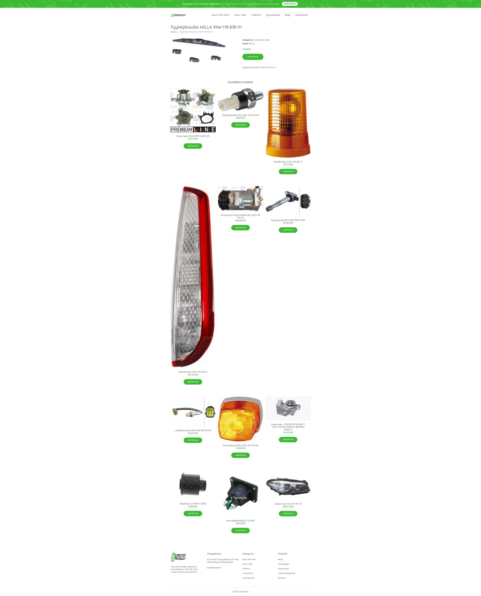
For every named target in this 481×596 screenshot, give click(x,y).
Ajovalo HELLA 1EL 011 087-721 (288, 504)
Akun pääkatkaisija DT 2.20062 (240, 520)
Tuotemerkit (301, 15)
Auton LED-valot (220, 15)
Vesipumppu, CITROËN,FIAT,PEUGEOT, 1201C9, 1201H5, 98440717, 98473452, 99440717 (288, 427)
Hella (267, 40)
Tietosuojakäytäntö (286, 573)
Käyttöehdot (283, 568)
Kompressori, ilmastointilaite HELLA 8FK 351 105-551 (240, 216)
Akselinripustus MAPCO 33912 (193, 503)
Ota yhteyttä (283, 564)
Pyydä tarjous (290, 4)
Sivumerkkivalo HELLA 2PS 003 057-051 (240, 445)
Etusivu (174, 32)
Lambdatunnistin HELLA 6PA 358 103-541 (193, 430)
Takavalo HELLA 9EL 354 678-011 (192, 372)
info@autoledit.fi (214, 567)
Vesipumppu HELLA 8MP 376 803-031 (193, 136)
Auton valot (240, 15)
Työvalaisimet (273, 15)
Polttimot (256, 15)
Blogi (287, 15)
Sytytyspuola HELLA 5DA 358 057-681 (288, 220)
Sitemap (281, 578)
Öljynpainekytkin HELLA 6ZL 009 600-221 (240, 115)
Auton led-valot (249, 559)
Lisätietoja (253, 57)
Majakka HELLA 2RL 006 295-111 (288, 161)
